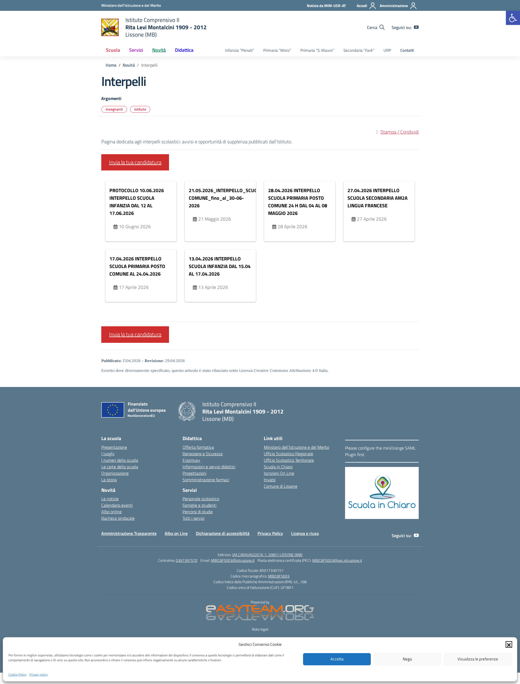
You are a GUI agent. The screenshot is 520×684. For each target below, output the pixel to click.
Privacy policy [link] (38, 674)
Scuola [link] (113, 50)
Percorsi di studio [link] (198, 511)
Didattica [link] (184, 50)
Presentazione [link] (114, 447)
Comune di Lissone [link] (280, 486)
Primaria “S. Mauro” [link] (317, 50)
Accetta (337, 659)
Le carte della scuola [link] (119, 466)
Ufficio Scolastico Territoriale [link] (289, 460)
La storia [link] (109, 479)
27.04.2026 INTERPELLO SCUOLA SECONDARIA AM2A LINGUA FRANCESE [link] (377, 198)
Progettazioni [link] (194, 473)
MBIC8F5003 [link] (279, 576)
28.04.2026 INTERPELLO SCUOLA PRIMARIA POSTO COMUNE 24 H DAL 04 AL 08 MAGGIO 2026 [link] (297, 202)
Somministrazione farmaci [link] (206, 479)
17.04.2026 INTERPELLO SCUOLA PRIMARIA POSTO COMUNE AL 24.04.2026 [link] (137, 266)
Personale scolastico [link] (201, 498)
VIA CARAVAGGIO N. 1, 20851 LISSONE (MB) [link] (267, 554)
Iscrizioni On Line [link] (279, 473)
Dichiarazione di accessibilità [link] (222, 533)
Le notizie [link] (110, 498)
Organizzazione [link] (115, 473)
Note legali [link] (260, 629)
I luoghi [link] (107, 453)
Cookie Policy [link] (17, 674)
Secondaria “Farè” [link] (358, 50)
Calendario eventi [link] (117, 505)
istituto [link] (140, 109)
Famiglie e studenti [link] (199, 505)
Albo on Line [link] (176, 533)
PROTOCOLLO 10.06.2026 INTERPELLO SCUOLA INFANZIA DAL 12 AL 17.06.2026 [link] (136, 202)
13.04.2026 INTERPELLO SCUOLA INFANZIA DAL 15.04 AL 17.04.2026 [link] (220, 266)
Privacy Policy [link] (270, 533)
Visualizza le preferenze (477, 659)
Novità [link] (159, 50)
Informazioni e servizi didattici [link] (209, 466)
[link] (513, 18)
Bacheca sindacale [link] (118, 518)
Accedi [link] (362, 5)
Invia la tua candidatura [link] (135, 162)
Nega (407, 659)
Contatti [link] (407, 50)
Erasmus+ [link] (191, 460)
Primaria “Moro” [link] (277, 50)
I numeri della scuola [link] (119, 460)
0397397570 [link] (186, 560)
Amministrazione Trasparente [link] (129, 533)
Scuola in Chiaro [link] (278, 466)
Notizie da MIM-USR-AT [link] (326, 5)
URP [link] (387, 50)
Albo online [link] (111, 511)
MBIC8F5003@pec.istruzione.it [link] (337, 560)
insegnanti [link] (114, 109)
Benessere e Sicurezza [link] (203, 453)
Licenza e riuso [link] (305, 533)
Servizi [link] (136, 50)
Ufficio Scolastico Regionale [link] (288, 453)
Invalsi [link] (269, 479)
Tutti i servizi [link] (193, 518)
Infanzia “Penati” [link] (239, 50)
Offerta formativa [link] (198, 447)
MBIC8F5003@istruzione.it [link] (233, 560)
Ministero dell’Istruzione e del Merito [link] (296, 447)
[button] (509, 644)
